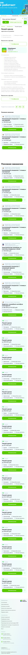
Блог (2, 628)
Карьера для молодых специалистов (10, 624)
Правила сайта (4, 612)
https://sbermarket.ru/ (13, 51)
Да (5, 22)
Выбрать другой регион (16, 22)
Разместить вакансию (6, 608)
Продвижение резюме (6, 621)
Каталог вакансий (5, 617)
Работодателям (23, 15)
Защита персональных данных (8, 610)
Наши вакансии (5, 604)
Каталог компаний (5, 626)
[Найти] (25, 22)
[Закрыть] (22, 18)
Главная (3, 26)
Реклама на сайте (5, 606)
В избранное (15, 44)
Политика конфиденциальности (9, 652)
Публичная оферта (5, 653)
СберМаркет (10, 26)
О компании (4, 602)
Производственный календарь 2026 (9, 623)
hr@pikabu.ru (4, 647)
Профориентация (5, 619)
